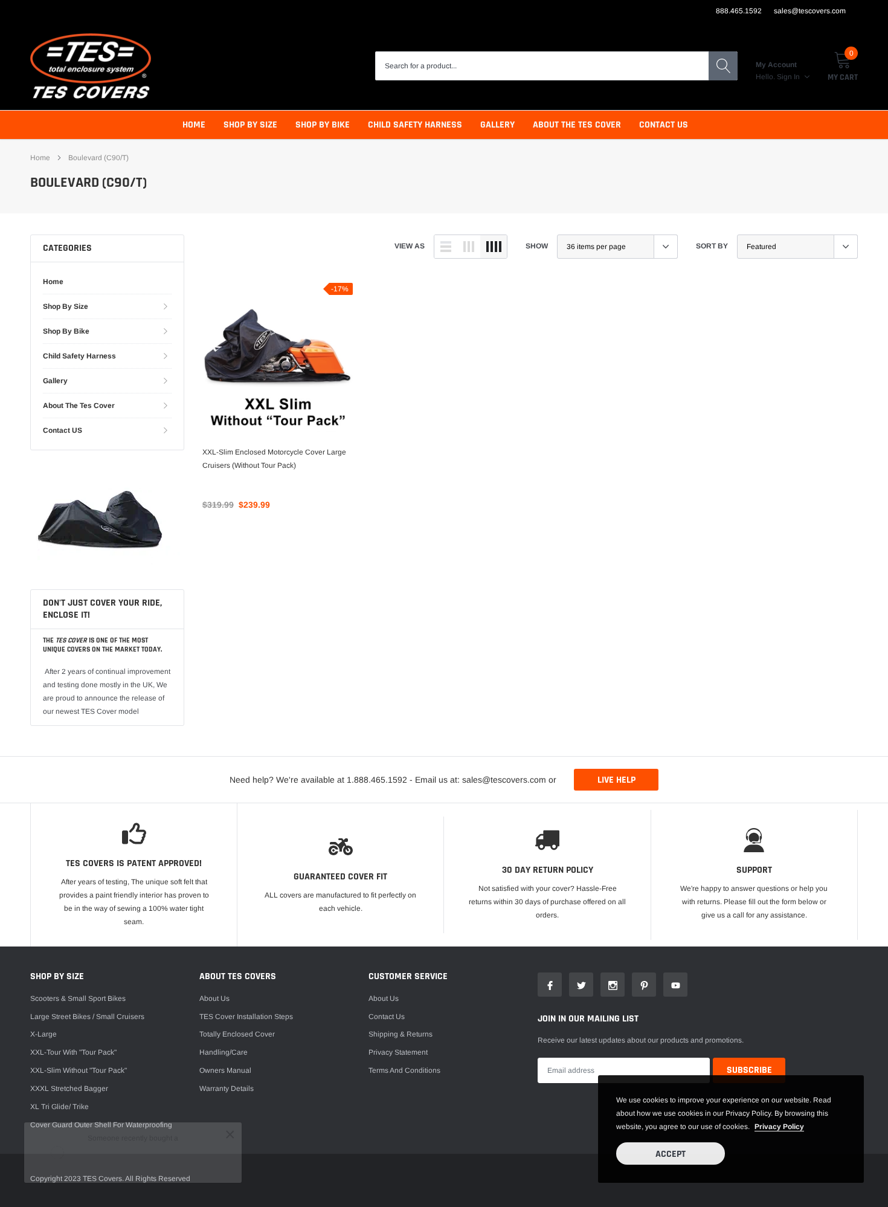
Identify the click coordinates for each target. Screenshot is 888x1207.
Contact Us (386, 1016)
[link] (277, 358)
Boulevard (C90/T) (98, 158)
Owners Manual (225, 1070)
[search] (723, 65)
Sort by (712, 246)
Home (193, 124)
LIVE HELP (616, 780)
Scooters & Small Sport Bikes (78, 998)
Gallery (497, 124)
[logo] (90, 66)
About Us (214, 998)
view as (409, 246)
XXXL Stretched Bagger (69, 1088)
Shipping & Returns (400, 1034)
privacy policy (779, 1126)
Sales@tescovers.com (810, 11)
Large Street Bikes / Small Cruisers (87, 1016)
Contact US (663, 124)
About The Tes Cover (577, 124)
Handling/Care (223, 1052)
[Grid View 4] (493, 246)
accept (670, 1154)
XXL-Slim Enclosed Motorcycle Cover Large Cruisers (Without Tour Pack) (274, 459)
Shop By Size (250, 124)
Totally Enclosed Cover (237, 1034)
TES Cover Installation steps (246, 1016)
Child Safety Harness (415, 124)
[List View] (445, 246)
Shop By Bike (322, 124)
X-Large (43, 1034)
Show (537, 246)
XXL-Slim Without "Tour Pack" (78, 1070)
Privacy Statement (398, 1052)
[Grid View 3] (468, 246)
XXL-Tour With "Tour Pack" (73, 1052)
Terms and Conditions (404, 1070)
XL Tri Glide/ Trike (59, 1106)
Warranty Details (226, 1088)
